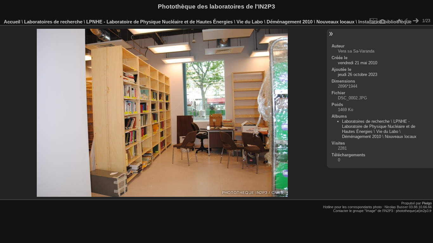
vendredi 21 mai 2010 (357, 62)
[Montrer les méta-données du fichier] (382, 21)
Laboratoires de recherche (53, 21)
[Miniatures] (399, 21)
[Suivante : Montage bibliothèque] (415, 21)
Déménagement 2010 (290, 21)
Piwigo (427, 203)
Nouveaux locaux (335, 21)
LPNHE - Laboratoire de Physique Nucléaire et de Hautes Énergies (159, 21)
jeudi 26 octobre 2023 (357, 74)
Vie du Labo (249, 21)
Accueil (12, 21)
